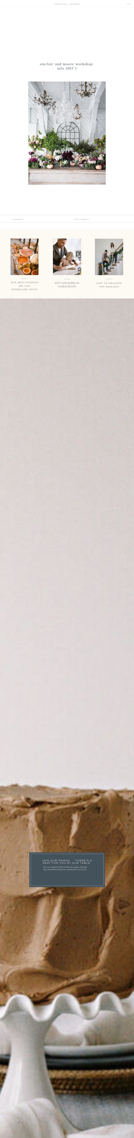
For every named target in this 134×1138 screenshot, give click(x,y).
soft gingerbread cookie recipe (67, 284)
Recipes (67, 279)
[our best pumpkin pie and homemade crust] (24, 257)
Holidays (109, 279)
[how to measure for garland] (109, 257)
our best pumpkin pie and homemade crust (25, 286)
